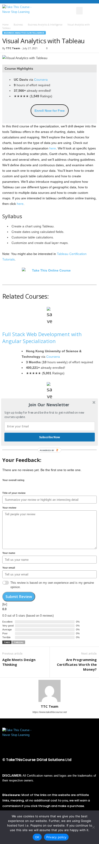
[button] (49, 405)
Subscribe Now (49, 437)
